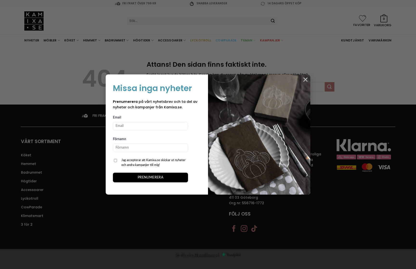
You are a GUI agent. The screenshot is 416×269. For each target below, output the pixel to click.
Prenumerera (150, 177)
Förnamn (119, 139)
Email (117, 117)
